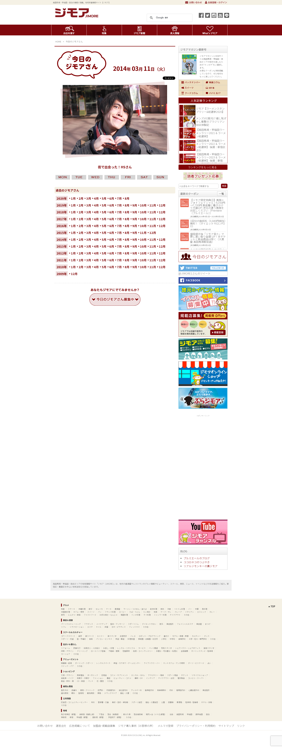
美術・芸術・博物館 (120, 702)
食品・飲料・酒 (67, 681)
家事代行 (76, 648)
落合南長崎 (138, 714)
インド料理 (135, 614)
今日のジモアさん (74, 41)
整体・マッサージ (117, 624)
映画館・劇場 (66, 663)
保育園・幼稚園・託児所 (148, 639)
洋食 (169, 609)
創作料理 (153, 609)
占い (209, 663)
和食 (63, 609)
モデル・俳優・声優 (180, 636)
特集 (104, 30)
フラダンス (88, 624)
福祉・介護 (124, 693)
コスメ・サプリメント (119, 675)
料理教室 (131, 639)
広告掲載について (79, 726)
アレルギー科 (136, 690)
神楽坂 (63, 717)
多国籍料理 (65, 612)
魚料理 (204, 609)
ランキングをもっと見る (202, 167)
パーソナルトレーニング (71, 624)
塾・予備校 (81, 639)
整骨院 (81, 693)
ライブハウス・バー (152, 663)
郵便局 (179, 702)
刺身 (155, 612)
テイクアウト (175, 614)
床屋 (106, 627)
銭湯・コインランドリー (143, 651)
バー (190, 609)
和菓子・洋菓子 (83, 678)
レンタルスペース (103, 663)
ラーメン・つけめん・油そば (135, 609)
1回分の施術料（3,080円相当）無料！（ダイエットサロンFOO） (208, 223)
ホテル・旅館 (206, 702)
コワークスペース (68, 636)
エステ (90, 627)
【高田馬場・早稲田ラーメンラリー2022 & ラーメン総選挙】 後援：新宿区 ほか (211, 145)
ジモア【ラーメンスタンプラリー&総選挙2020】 (210, 110)
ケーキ (108, 609)
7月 (119, 198)
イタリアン (189, 612)
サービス (142, 648)
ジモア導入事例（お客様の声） (136, 726)
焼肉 (162, 609)
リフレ (63, 627)
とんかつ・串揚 (74, 614)
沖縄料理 (82, 609)
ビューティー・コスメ (122, 678)
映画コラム (215, 82)
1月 (73, 198)
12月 (162, 205)
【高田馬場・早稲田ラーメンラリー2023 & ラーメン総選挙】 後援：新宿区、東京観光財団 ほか (211, 159)
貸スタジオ (112, 636)
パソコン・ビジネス (104, 639)
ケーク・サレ (166, 612)
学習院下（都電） (115, 717)
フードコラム (191, 93)
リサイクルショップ (200, 675)
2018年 (62, 212)
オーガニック (92, 675)
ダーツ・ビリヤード (196, 663)
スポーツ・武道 (67, 639)
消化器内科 (123, 690)
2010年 (62, 267)
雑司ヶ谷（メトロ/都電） (156, 714)
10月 (143, 205)
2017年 (62, 219)
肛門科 (100, 690)
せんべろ (99, 609)
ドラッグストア (110, 693)
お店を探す (68, 30)
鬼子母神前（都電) (68, 714)
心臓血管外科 (193, 690)
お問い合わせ (193, 2)
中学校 (172, 639)
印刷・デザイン (67, 651)
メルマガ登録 (165, 726)
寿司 (63, 614)
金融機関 (184, 651)
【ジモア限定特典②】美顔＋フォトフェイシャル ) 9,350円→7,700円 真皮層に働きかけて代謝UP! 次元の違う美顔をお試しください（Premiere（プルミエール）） (207, 206)
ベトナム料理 (179, 609)
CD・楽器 (81, 681)
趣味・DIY (139, 678)
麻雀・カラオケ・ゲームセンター (127, 663)
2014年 (62, 239)
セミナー (100, 636)
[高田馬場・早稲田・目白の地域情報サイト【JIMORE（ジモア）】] (77, 16)
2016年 (62, 226)
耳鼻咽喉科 (161, 690)
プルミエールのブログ (197, 558)
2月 (81, 198)
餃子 (90, 609)
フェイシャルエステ (185, 624)
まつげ (207, 624)
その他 (186, 614)
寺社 (93, 702)
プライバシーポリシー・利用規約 (195, 726)
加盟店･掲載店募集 (104, 726)
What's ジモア (209, 30)
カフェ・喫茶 (78, 612)
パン (100, 612)
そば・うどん (134, 612)
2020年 (62, 198)
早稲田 (189, 714)
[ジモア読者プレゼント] (203, 180)
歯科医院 (64, 693)
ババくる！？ (215, 93)
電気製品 (181, 678)
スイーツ (191, 87)
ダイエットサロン (149, 624)
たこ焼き (146, 612)
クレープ (178, 612)
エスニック (201, 612)
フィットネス (134, 627)
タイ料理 (147, 614)
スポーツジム (133, 624)
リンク (241, 726)
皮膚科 (74, 690)
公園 (163, 702)
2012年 (62, 253)
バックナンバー (191, 82)
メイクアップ (101, 624)
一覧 (221, 194)
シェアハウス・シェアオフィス (187, 648)
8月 (127, 198)
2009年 (62, 274)
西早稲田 (199, 714)
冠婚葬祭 (126, 651)
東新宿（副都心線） (87, 714)
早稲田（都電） (83, 717)
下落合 (101, 714)
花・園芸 (100, 681)
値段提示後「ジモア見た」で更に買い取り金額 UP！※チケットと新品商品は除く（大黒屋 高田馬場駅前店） (208, 238)
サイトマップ (226, 726)
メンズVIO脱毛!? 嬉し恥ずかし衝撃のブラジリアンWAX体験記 (211, 121)
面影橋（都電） (98, 717)
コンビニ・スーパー (196, 678)
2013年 (62, 246)
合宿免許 (123, 636)
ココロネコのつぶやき (197, 562)
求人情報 (174, 30)
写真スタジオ (166, 648)
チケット (184, 675)
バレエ (133, 636)
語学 (80, 636)
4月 (96, 198)
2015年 (62, 232)
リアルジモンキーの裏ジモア (201, 566)
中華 (197, 609)
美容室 (199, 624)
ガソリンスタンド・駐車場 (202, 651)
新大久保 (126, 714)
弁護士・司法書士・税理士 (167, 651)
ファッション (98, 678)
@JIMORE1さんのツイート (195, 273)
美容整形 (170, 624)
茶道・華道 (119, 639)
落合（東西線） (113, 714)
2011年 (62, 260)
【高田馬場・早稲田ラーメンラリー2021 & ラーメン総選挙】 (211, 133)
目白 (208, 714)
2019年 (62, 205)
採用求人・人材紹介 (92, 648)
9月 (134, 205)
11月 (152, 205)
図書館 (170, 702)
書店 (108, 678)
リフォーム (65, 648)
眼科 (73, 693)
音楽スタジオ (209, 648)
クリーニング (82, 651)
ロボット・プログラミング (149, 636)
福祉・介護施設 (151, 702)
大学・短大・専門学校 (198, 639)
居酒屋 (117, 609)
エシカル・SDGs (138, 675)
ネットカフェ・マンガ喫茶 (174, 663)
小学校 (163, 639)
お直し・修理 (108, 648)
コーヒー (122, 612)
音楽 (91, 639)
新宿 (71, 717)
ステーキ (71, 609)
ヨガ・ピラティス (118, 627)
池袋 (171, 714)
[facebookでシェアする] (201, 15)
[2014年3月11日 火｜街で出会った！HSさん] (115, 153)
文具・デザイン (67, 675)
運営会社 (61, 726)
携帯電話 (80, 675)
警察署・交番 (103, 702)
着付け (166, 636)
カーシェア (65, 654)
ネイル (98, 627)
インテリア (150, 678)
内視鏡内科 (110, 690)
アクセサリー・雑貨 (156, 675)
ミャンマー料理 (160, 614)
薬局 (99, 693)
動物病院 (90, 693)
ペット (90, 681)
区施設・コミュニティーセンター (74, 702)
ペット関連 (153, 648)
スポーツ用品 (172, 675)
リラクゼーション (77, 627)
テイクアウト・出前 (166, 678)
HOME (58, 41)
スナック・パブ (67, 666)
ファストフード (90, 614)
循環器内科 (180, 690)
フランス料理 (110, 612)
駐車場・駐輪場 (191, 702)
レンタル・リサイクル (126, 648)
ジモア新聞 (139, 30)
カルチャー (196, 636)
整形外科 (64, 690)
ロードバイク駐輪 (98, 651)
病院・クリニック (87, 690)
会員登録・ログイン (216, 2)
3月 (88, 198)
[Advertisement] (203, 467)
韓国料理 (124, 614)
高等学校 (182, 639)
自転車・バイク (67, 678)
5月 (104, 198)
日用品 (104, 675)
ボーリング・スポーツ (84, 663)
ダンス (206, 636)
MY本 (215, 87)
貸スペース (89, 636)
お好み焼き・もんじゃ (109, 614)
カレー (212, 612)
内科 (171, 690)
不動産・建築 (114, 651)
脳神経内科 (149, 690)
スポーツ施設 (136, 702)
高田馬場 (180, 714)
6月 (111, 198)
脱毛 (161, 624)
